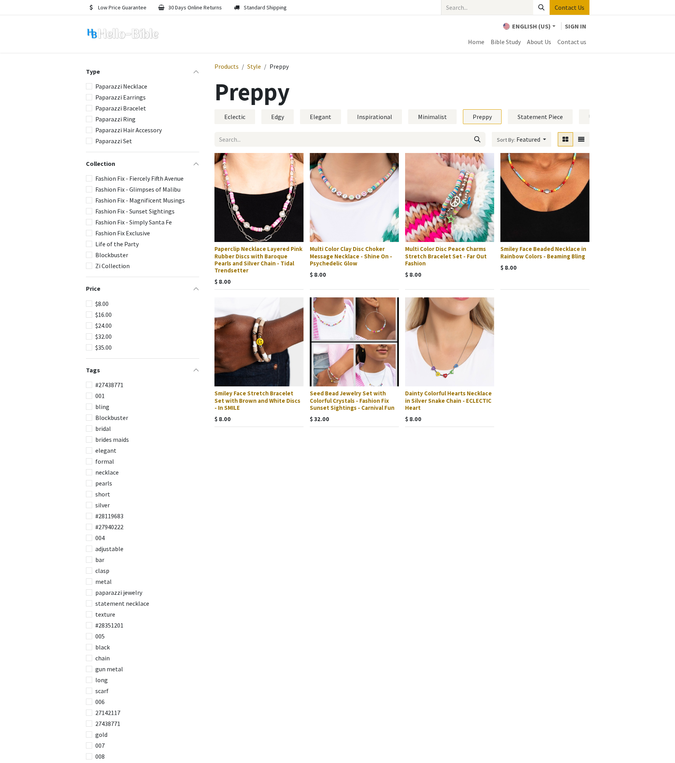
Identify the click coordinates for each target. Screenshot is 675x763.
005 (100, 636)
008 (100, 756)
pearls (103, 483)
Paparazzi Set (113, 141)
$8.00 (102, 304)
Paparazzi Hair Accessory (128, 130)
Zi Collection (112, 266)
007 (100, 745)
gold (101, 734)
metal (103, 581)
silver (102, 505)
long (101, 680)
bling (102, 407)
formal (104, 461)
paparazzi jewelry (118, 592)
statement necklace (122, 603)
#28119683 (109, 516)
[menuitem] (476, 42)
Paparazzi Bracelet (120, 108)
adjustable (109, 549)
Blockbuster (111, 255)
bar (99, 560)
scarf (102, 691)
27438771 (107, 723)
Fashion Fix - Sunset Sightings (135, 211)
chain (102, 658)
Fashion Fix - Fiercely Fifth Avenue (139, 178)
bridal (103, 428)
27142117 (107, 713)
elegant (105, 450)
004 (100, 538)
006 (100, 702)
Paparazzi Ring (115, 119)
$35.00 (103, 347)
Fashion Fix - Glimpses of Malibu (137, 189)
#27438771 (109, 385)
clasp (102, 570)
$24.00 (103, 325)
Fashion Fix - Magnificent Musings (140, 200)
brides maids (112, 439)
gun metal (109, 669)
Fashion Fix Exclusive (122, 233)
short (102, 494)
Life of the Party (117, 244)
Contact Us (569, 7)
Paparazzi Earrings (120, 97)
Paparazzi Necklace (121, 86)
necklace (107, 472)
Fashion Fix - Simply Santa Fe (133, 222)
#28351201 (109, 625)
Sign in (575, 26)
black (102, 647)
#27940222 (109, 527)
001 (100, 396)
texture (105, 614)
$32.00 (103, 336)
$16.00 (103, 314)
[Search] (541, 7)
